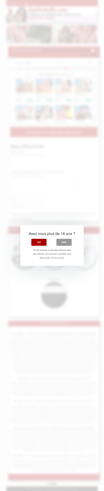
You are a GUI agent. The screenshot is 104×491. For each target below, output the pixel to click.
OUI (39, 242)
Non (64, 242)
